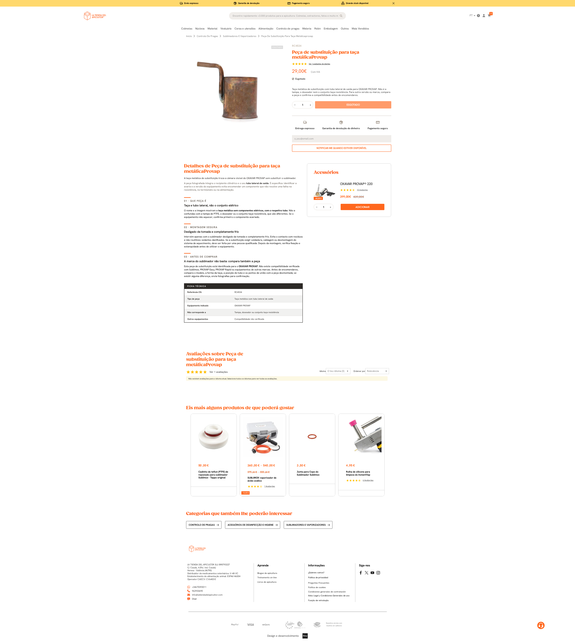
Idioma (323, 371)
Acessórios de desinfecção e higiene (250, 524)
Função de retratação (318, 600)
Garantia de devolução (248, 3)
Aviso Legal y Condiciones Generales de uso (328, 595)
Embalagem (331, 28)
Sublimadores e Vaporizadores (306, 524)
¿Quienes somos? (316, 572)
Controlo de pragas (287, 28)
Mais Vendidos (360, 28)
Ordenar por (359, 371)
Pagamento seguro (301, 3)
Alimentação (265, 28)
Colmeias (186, 28)
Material (212, 28)
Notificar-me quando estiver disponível (342, 148)
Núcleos (200, 28)
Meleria (306, 28)
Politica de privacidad (318, 577)
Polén (317, 28)
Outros (345, 28)
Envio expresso (191, 3)
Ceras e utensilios (244, 28)
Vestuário (225, 28)
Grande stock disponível (357, 3)
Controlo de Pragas (202, 524)
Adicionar (362, 207)
